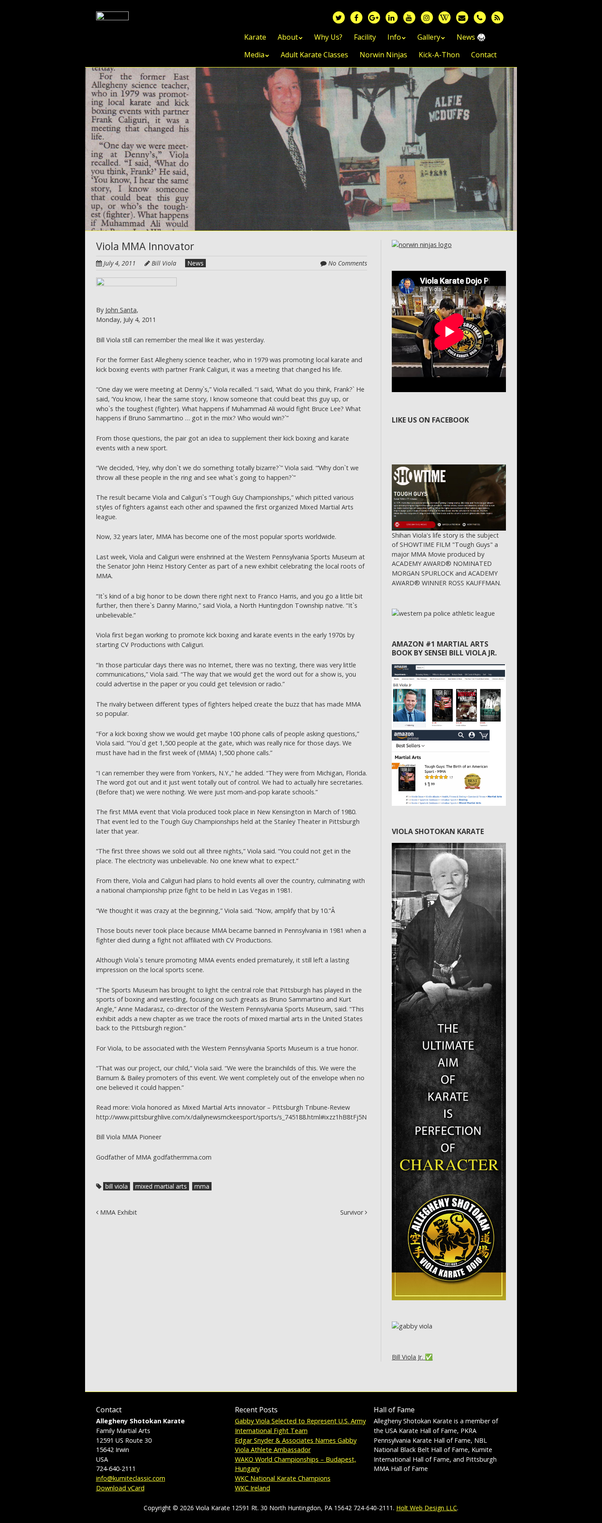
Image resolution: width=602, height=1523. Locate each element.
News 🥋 (471, 37)
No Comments (347, 263)
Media (254, 55)
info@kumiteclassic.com (130, 1478)
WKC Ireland (252, 1488)
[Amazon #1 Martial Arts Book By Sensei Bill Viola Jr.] (449, 669)
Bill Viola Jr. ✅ (412, 1357)
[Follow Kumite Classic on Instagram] (427, 17)
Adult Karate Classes (314, 55)
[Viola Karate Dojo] (112, 25)
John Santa (121, 310)
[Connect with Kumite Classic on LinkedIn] (391, 17)
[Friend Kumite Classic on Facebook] (356, 17)
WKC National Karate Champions (283, 1478)
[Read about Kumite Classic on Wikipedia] (444, 17)
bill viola (116, 1186)
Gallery (428, 37)
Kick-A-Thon (439, 55)
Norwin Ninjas (383, 55)
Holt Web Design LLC (426, 1508)
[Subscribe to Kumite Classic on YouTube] (409, 17)
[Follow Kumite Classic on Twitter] (338, 17)
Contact (484, 55)
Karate (255, 37)
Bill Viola (164, 263)
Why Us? (328, 37)
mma (201, 1186)
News (195, 263)
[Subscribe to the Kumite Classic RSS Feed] (497, 17)
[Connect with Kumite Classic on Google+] (374, 17)
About (288, 37)
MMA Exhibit (117, 1212)
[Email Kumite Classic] (462, 17)
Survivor (352, 1212)
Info (394, 37)
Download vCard (120, 1488)
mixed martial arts (161, 1186)
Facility (365, 37)
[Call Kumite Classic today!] (479, 17)
